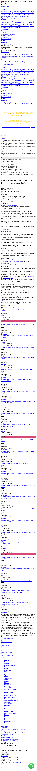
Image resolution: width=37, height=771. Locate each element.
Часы (8, 13)
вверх (2, 657)
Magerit (17, 24)
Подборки (13, 13)
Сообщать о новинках (7, 250)
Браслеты (24, 11)
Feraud (3, 342)
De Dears (3, 407)
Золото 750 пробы (21, 13)
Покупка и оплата (6, 35)
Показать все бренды (7, 21)
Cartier (7, 22)
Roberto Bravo (14, 26)
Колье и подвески (15, 11)
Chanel (12, 22)
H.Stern (12, 24)
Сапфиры (10, 18)
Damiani (31, 22)
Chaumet (16, 22)
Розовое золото (10, 16)
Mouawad (3, 597)
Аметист (30, 18)
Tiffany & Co (22, 26)
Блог (6, 39)
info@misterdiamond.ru (7, 734)
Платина (8, 14)
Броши (30, 11)
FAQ (9, 39)
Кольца (3, 11)
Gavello (3, 503)
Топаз (21, 18)
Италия (3, 575)
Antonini (3, 548)
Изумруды (4, 18)
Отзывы (3, 32)
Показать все (5, 6)
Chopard (22, 22)
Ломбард (3, 40)
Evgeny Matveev (19, 21)
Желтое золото (23, 14)
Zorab (2, 526)
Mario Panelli (4, 479)
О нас (3, 39)
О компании (4, 37)
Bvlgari (26, 21)
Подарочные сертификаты (9, 31)
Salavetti (3, 385)
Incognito (3, 364)
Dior (8, 24)
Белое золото (15, 14)
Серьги (7, 11)
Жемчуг (25, 18)
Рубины (16, 18)
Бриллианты (28, 16)
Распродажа (4, 29)
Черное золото (19, 16)
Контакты (4, 42)
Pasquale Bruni (5, 26)
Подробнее (4, 334)
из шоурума (30, 276)
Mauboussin (23, 24)
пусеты (3, 300)
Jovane (3, 315)
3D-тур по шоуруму (7, 44)
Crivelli (27, 22)
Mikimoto (29, 24)
